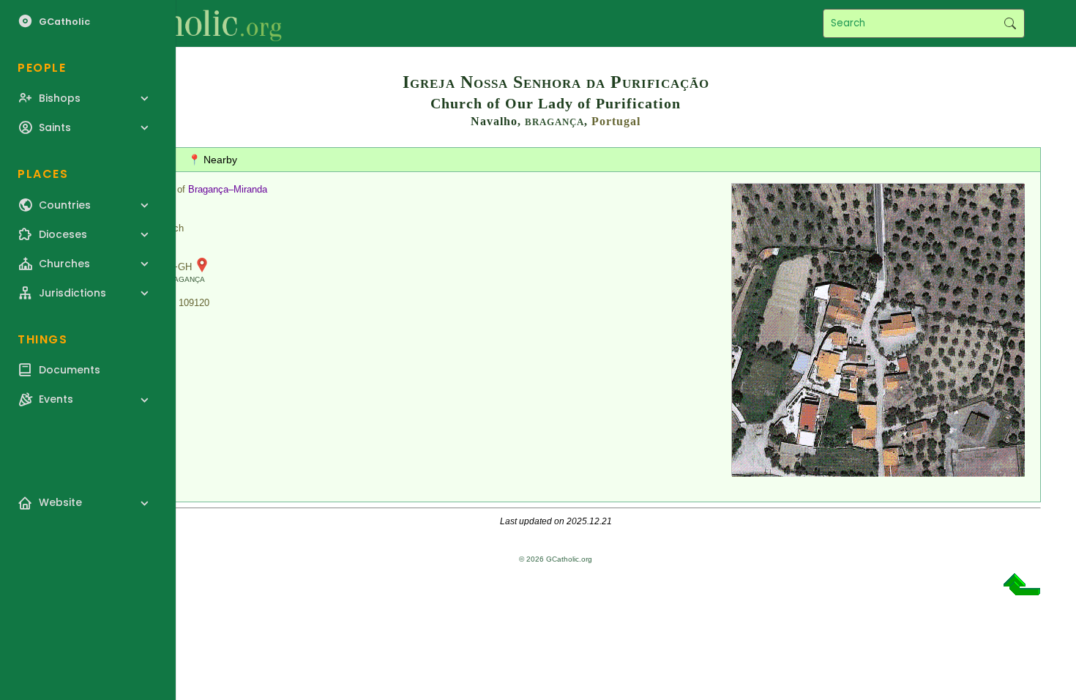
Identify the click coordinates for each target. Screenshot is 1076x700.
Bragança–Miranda (227, 189)
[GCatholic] (180, 23)
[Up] (1022, 589)
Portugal (615, 121)
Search (1010, 23)
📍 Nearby (212, 159)
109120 (194, 302)
